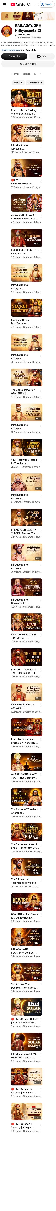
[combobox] (18, 82)
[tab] (15, 74)
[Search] (29, 4)
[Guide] (4, 4)
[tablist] (28, 74)
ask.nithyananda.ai (11, 50)
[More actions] (41, 111)
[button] (40, 74)
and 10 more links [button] (28, 50)
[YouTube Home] (17, 4)
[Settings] (35, 4)
